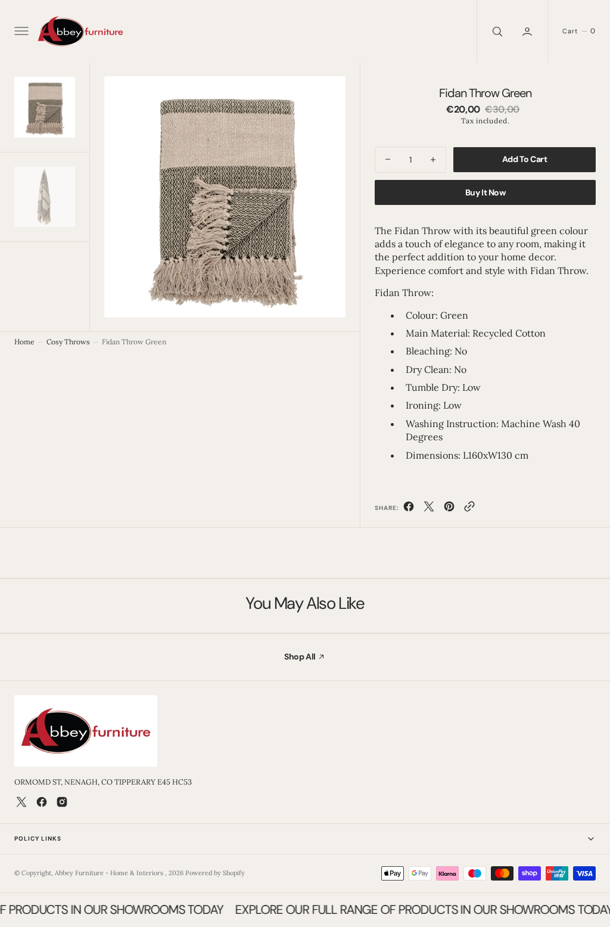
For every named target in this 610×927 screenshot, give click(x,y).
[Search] (496, 31)
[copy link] (469, 509)
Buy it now (485, 192)
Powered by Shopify (215, 873)
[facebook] (409, 509)
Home (24, 341)
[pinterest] (449, 509)
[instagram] (62, 802)
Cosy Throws (68, 341)
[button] (20, 32)
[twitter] (429, 509)
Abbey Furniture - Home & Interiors (110, 873)
